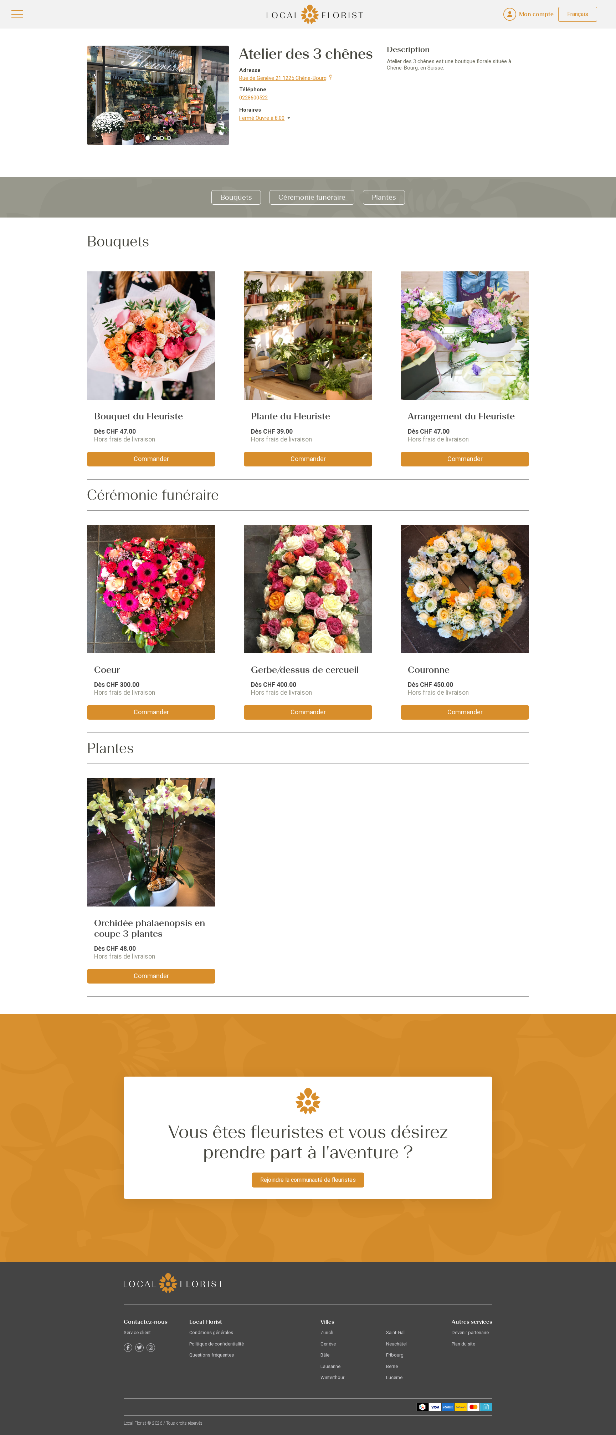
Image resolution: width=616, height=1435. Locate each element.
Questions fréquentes (211, 1355)
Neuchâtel (396, 1344)
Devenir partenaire (470, 1332)
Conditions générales (211, 1332)
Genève (328, 1344)
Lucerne (394, 1377)
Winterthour (332, 1377)
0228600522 (253, 98)
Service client (137, 1332)
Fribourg (395, 1355)
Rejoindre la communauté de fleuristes (308, 1179)
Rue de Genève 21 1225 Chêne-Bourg (283, 78)
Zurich (326, 1332)
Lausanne (330, 1366)
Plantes (384, 197)
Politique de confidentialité (216, 1344)
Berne (392, 1366)
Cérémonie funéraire (311, 197)
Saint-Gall (396, 1332)
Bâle (324, 1355)
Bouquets (236, 197)
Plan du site (463, 1344)
